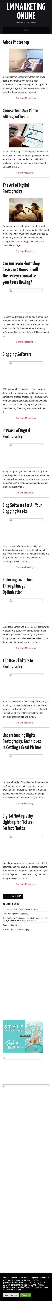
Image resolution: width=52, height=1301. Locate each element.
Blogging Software (17, 354)
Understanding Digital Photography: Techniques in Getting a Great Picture (22, 741)
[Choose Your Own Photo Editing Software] (26, 135)
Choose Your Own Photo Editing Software (20, 909)
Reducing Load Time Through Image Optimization (18, 586)
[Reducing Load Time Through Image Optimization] (26, 610)
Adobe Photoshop (16, 42)
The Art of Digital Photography (15, 914)
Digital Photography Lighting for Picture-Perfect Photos (18, 822)
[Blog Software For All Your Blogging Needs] (26, 530)
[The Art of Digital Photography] (26, 210)
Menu (26, 30)
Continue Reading (26, 98)
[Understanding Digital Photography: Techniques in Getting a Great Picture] (26, 766)
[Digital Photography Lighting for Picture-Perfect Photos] (26, 847)
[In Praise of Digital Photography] (26, 455)
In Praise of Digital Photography (16, 929)
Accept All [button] (26, 1295)
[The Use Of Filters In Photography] (26, 685)
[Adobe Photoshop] (26, 60)
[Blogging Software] (26, 373)
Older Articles (14, 896)
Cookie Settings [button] (11, 1295)
